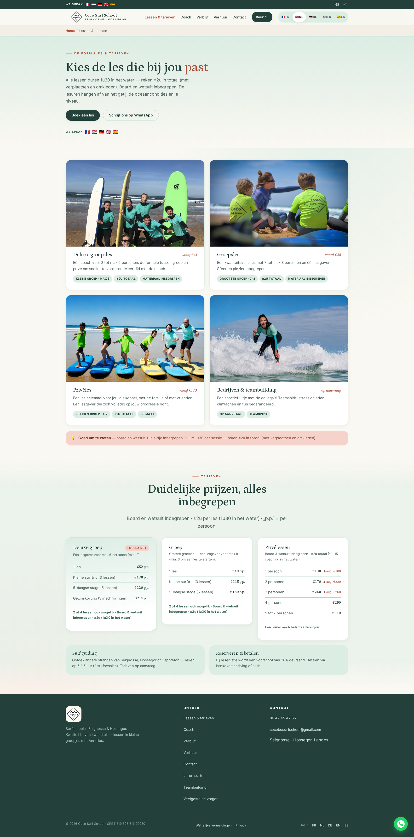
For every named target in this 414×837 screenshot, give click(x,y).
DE (313, 17)
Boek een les (83, 115)
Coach (185, 17)
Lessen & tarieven (160, 17)
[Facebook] (337, 4)
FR (285, 17)
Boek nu (262, 17)
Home (70, 31)
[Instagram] (345, 4)
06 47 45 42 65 (283, 718)
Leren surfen (195, 776)
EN (327, 17)
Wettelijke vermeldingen (214, 825)
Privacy (241, 825)
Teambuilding (195, 787)
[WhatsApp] (401, 824)
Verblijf (202, 17)
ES (341, 17)
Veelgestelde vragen (201, 799)
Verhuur (220, 17)
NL (299, 17)
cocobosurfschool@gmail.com (295, 729)
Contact (239, 17)
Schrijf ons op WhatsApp (131, 115)
